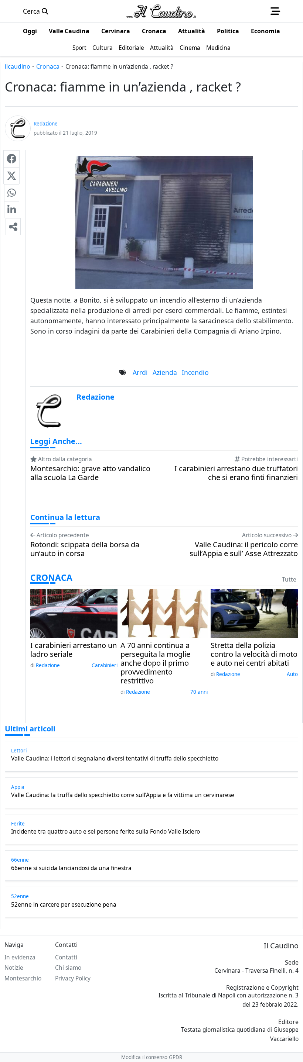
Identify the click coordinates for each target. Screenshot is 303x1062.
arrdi (140, 372)
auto (292, 674)
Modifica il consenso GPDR (151, 1057)
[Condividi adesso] (13, 226)
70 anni (199, 692)
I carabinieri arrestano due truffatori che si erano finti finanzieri (236, 473)
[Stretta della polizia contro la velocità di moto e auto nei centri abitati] (254, 612)
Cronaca (47, 66)
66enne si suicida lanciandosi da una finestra (71, 868)
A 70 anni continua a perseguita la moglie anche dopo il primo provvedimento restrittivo (155, 663)
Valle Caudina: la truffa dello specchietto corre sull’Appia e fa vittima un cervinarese (122, 795)
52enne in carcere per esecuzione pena (63, 904)
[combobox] (164, 341)
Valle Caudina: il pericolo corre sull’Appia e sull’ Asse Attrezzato (244, 549)
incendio (195, 372)
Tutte (289, 579)
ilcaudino (17, 66)
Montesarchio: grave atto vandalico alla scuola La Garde (90, 473)
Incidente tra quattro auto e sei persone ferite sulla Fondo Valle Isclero (105, 831)
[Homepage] (161, 11)
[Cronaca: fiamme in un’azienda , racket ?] (11, 158)
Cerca (32, 11)
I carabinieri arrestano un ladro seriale (73, 650)
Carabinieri (105, 665)
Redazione (48, 665)
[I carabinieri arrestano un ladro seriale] (74, 612)
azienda (165, 372)
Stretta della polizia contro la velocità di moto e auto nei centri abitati (254, 654)
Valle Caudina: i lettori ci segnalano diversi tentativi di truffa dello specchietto (114, 758)
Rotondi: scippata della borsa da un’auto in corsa (84, 549)
